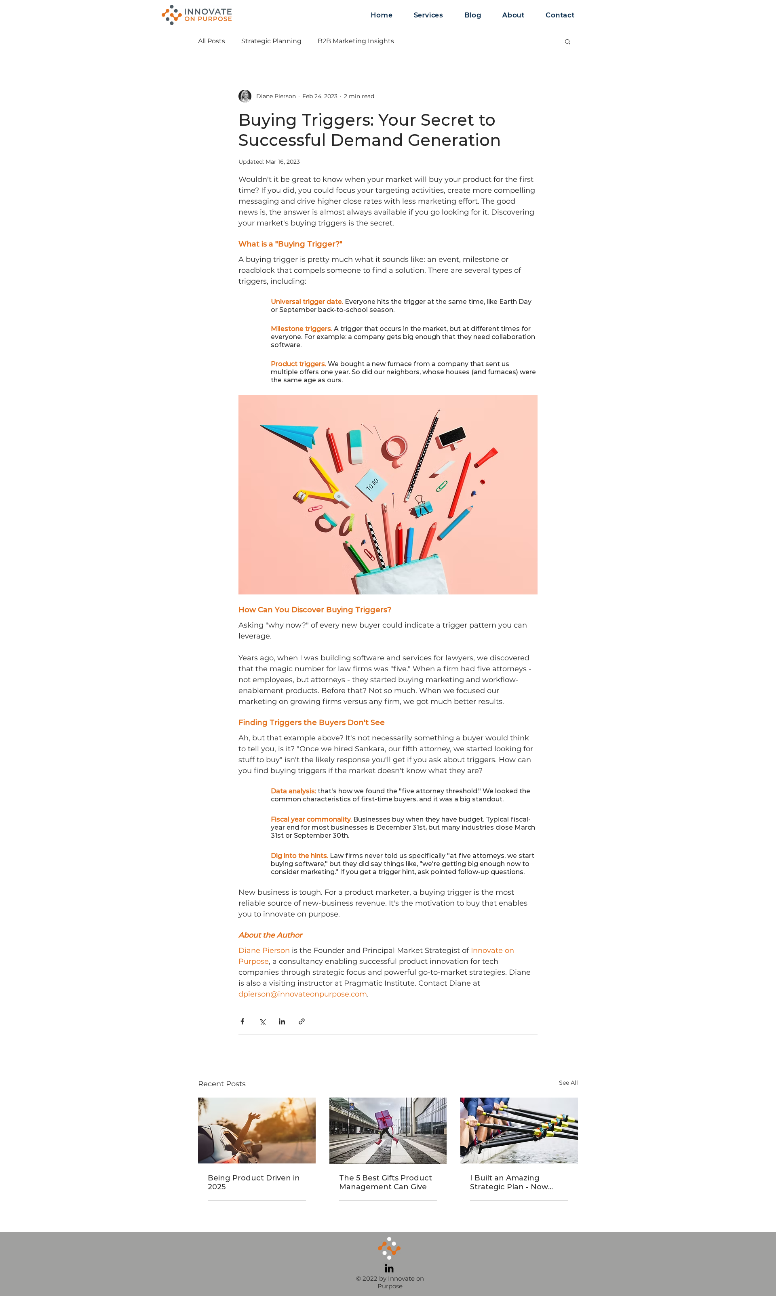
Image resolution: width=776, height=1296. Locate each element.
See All (568, 1082)
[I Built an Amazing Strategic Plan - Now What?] (519, 1130)
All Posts (211, 41)
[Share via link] (302, 1021)
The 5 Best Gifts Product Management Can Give (385, 1182)
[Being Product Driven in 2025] (257, 1130)
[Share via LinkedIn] (282, 1021)
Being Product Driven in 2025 (254, 1182)
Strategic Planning (271, 41)
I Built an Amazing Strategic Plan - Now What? (509, 1182)
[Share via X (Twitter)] (262, 1021)
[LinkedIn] (389, 1268)
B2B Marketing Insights (356, 41)
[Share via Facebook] (242, 1021)
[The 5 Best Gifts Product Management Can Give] (388, 1131)
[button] (567, 41)
